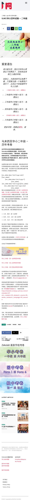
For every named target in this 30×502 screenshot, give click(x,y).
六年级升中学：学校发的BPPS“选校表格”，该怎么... (8, 404)
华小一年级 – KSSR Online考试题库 (6, 339)
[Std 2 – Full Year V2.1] (15, 251)
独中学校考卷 (5, 470)
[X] (12, 28)
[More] (20, 332)
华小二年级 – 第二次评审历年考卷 (11, 263)
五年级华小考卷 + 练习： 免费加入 (16, 115)
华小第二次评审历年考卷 (12, 192)
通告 (20, 127)
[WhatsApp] (16, 28)
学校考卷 (14, 324)
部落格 (3, 401)
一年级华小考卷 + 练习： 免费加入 (16, 90)
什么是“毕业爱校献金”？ (8, 426)
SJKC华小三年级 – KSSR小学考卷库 (22, 339)
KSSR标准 (9, 324)
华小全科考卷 (5, 459)
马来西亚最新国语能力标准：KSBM (8, 415)
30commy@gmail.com (20, 278)
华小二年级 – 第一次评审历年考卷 (11, 258)
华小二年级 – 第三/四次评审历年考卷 (12, 267)
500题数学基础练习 (9, 289)
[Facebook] (8, 28)
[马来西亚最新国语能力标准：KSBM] (23, 416)
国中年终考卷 (5, 466)
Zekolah (10, 306)
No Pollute (18, 461)
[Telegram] (20, 28)
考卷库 (19, 324)
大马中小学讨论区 (21, 237)
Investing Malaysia (20, 459)
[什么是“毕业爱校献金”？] (23, 428)
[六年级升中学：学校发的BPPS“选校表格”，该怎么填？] (23, 405)
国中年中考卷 (5, 463)
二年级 (3, 15)
